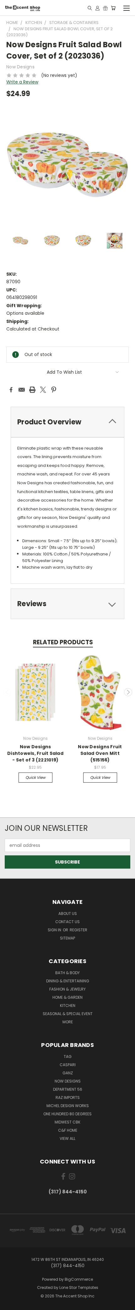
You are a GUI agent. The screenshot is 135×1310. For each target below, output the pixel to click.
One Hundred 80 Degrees (67, 1114)
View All (67, 1138)
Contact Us (67, 921)
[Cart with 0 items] (113, 8)
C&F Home (67, 1130)
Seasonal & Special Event (68, 1013)
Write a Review (22, 82)
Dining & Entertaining (67, 981)
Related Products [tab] (63, 642)
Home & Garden (67, 997)
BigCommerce (79, 1279)
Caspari (68, 1064)
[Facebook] (11, 390)
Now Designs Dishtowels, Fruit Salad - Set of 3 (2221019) (35, 753)
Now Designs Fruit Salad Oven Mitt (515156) (100, 753)
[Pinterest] (54, 390)
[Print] (32, 390)
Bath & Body (67, 972)
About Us (67, 913)
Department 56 (67, 1089)
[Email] (22, 390)
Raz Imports (68, 1097)
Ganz (67, 1073)
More (67, 1022)
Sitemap (67, 938)
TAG (68, 1056)
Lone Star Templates (78, 1287)
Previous (7, 692)
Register (78, 930)
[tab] (67, 422)
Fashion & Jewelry (67, 989)
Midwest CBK (67, 1122)
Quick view (35, 777)
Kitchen (67, 1005)
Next (128, 692)
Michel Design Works (67, 1105)
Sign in (55, 930)
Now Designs (68, 1081)
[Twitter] (43, 390)
